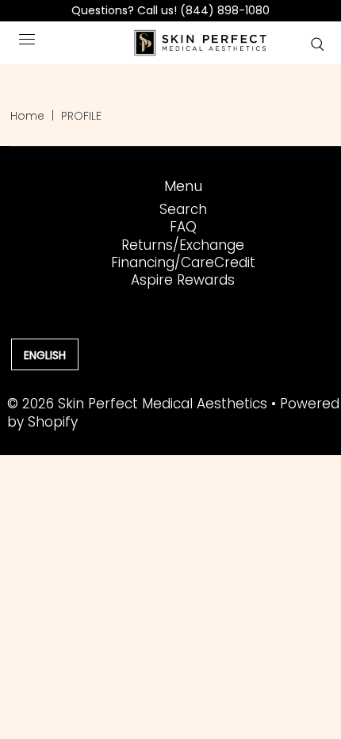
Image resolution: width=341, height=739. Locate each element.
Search (183, 209)
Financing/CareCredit (183, 262)
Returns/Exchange (182, 245)
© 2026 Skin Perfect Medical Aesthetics (137, 403)
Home (27, 116)
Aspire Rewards (183, 279)
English (45, 355)
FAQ (183, 226)
